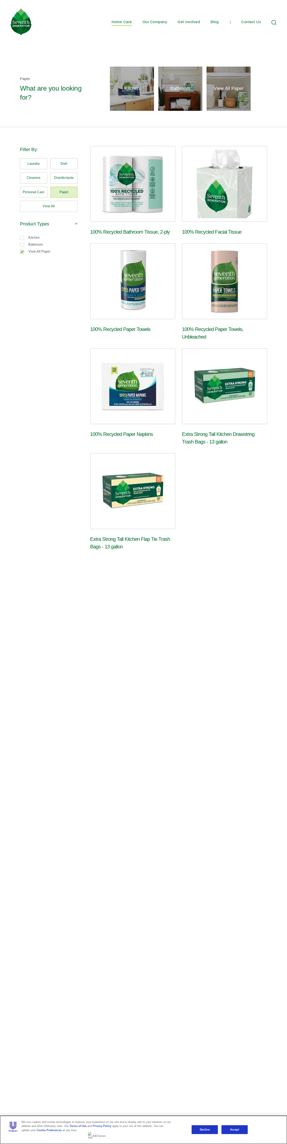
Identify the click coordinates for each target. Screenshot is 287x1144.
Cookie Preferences (49, 1130)
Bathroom (35, 244)
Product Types (34, 223)
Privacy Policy (102, 1126)
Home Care (122, 22)
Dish (64, 163)
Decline (205, 1129)
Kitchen (34, 237)
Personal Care (33, 192)
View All (49, 206)
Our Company (154, 22)
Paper (63, 192)
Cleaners (33, 178)
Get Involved (189, 22)
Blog (215, 22)
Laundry (34, 163)
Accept (234, 1129)
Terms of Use (78, 1126)
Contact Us (251, 22)
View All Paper (39, 251)
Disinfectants (64, 178)
